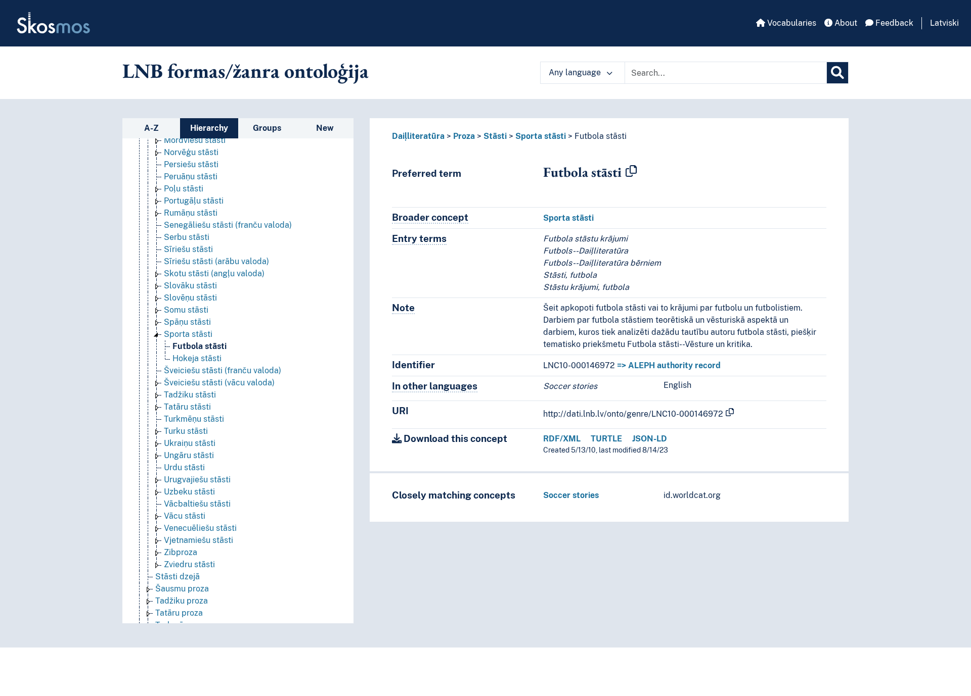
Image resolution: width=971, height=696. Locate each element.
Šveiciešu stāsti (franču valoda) (222, 370)
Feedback (893, 23)
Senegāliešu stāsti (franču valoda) (228, 225)
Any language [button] (576, 72)
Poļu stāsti (183, 188)
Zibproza (180, 552)
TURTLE (606, 438)
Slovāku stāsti (190, 285)
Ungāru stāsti (189, 455)
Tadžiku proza (181, 601)
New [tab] (325, 128)
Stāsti (495, 136)
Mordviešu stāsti (195, 140)
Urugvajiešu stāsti (197, 479)
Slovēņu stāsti (190, 298)
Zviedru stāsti (189, 564)
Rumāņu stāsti (190, 213)
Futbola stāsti (199, 346)
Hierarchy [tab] (209, 128)
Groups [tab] (267, 128)
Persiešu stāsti (191, 164)
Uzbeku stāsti (189, 491)
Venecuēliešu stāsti (200, 528)
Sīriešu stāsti (188, 249)
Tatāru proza (179, 613)
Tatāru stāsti (187, 407)
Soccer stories (571, 495)
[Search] (837, 73)
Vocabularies (790, 23)
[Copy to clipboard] (631, 172)
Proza (464, 136)
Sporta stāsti (188, 334)
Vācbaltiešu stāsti (197, 504)
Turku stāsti (186, 431)
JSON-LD (649, 438)
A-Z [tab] (151, 128)
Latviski (944, 23)
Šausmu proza (182, 588)
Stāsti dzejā (177, 576)
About (844, 23)
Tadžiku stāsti (190, 395)
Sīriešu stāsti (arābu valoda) (216, 261)
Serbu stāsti (186, 237)
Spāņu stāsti (187, 322)
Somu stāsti (186, 310)
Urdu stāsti (184, 467)
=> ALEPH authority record (669, 365)
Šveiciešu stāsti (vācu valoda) (219, 382)
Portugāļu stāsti (194, 201)
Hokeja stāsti (197, 358)
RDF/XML (562, 438)
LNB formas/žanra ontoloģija (245, 71)
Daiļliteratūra (418, 136)
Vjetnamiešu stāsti (198, 540)
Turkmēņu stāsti (194, 419)
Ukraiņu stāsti (189, 443)
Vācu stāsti (184, 516)
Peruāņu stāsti (190, 176)
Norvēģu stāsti (191, 152)
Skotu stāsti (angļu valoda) (214, 273)
